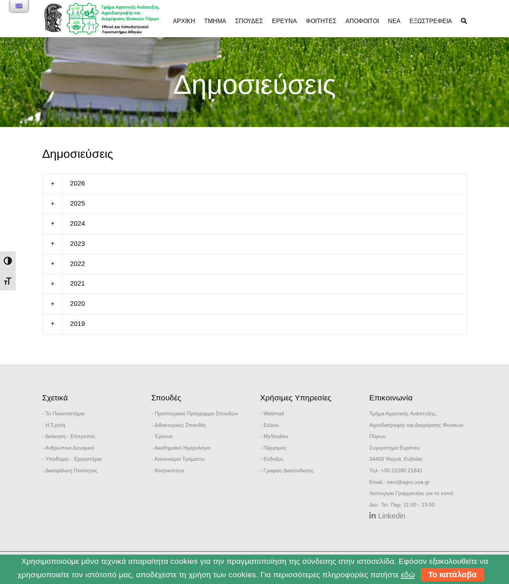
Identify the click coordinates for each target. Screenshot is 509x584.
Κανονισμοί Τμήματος (180, 459)
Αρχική (184, 21)
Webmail (273, 413)
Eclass (271, 425)
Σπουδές (249, 21)
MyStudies (275, 436)
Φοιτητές (321, 21)
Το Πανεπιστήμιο (65, 413)
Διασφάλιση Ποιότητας (71, 470)
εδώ (408, 574)
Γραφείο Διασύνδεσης (288, 470)
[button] (254, 184)
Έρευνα (284, 21)
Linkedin (390, 516)
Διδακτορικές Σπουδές (180, 425)
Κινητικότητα (169, 470)
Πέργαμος (275, 448)
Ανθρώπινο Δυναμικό (69, 448)
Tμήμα (215, 21)
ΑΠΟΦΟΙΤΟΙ (362, 21)
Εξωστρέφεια (431, 21)
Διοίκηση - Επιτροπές (70, 436)
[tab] (254, 184)
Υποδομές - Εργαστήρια (73, 459)
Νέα (394, 21)
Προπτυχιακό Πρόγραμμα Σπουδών (196, 413)
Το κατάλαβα (452, 574)
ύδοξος (275, 459)
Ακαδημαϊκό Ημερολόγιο (182, 448)
